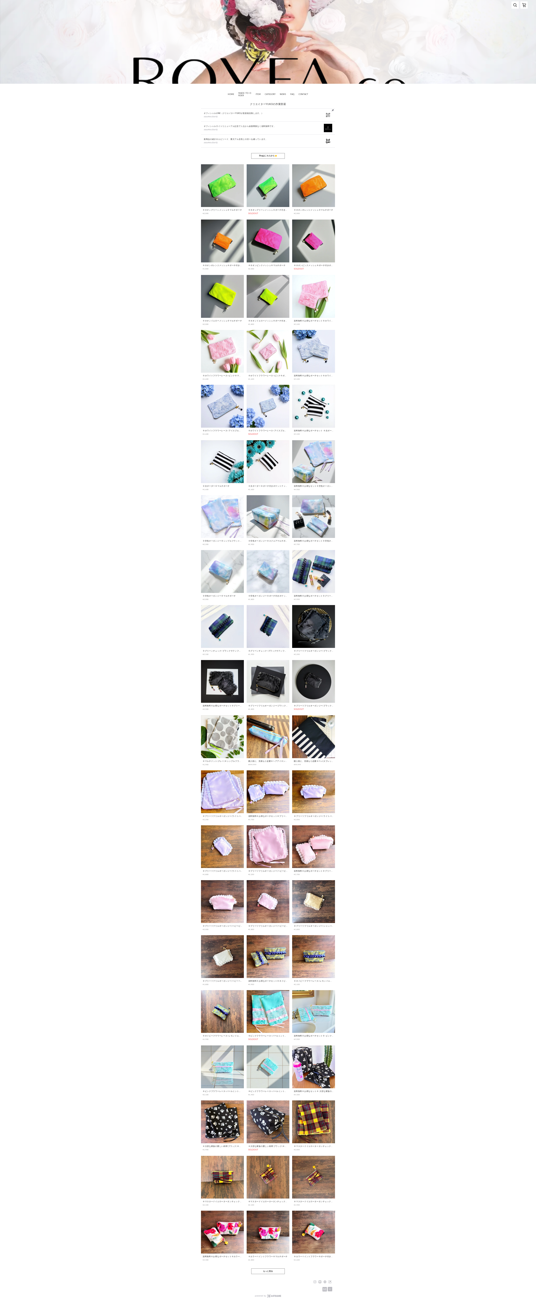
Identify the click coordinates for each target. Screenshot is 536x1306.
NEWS (283, 94)
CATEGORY (270, 94)
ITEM (258, 94)
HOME (231, 94)
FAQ (292, 94)
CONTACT (303, 94)
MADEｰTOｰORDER (244, 94)
